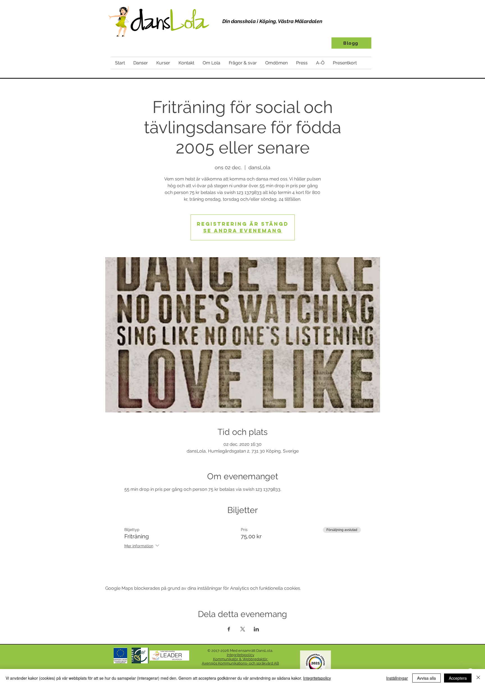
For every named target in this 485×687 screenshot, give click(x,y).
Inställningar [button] (397, 678)
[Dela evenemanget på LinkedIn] (256, 629)
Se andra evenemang (242, 230)
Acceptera (458, 678)
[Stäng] (478, 678)
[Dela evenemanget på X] (242, 629)
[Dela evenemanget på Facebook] (229, 629)
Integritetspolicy (317, 678)
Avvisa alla (426, 678)
